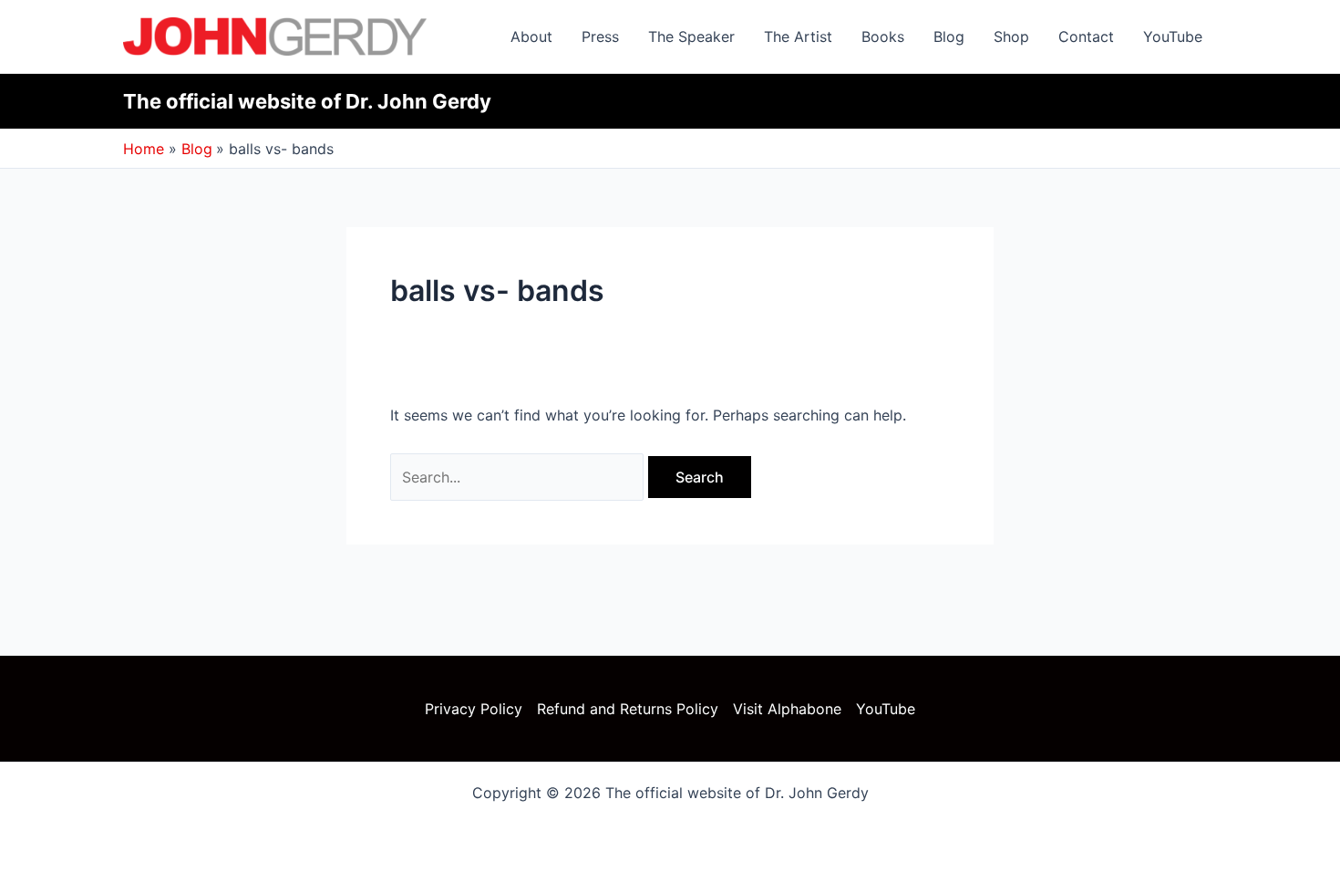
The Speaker (691, 36)
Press (600, 36)
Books (882, 36)
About (531, 36)
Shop (1011, 36)
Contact (1086, 36)
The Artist (798, 36)
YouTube (1172, 36)
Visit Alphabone (787, 709)
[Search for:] (519, 477)
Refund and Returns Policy (627, 709)
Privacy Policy (473, 709)
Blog (948, 36)
